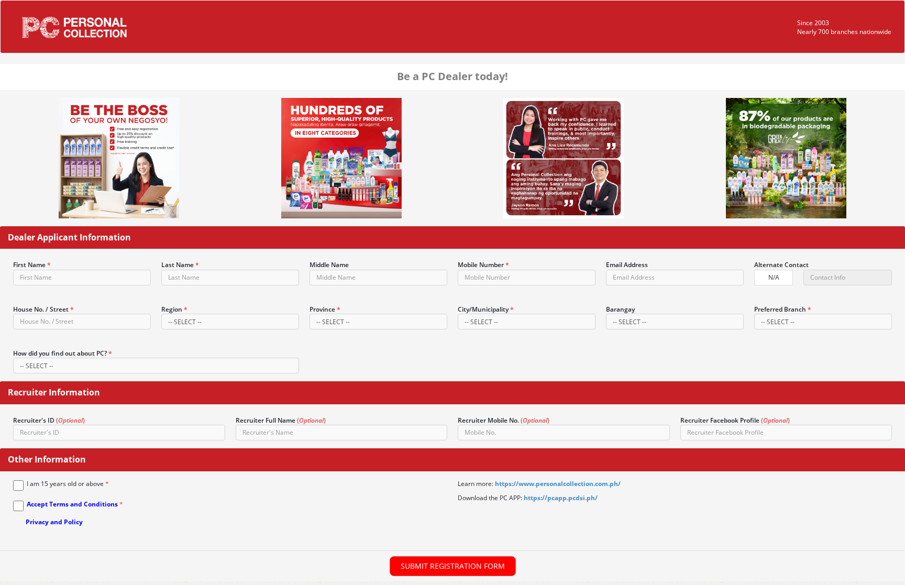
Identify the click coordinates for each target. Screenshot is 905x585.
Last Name (180, 264)
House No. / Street (43, 309)
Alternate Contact (781, 264)
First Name (32, 264)
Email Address (627, 264)
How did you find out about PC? (62, 353)
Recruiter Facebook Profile (735, 420)
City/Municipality (486, 309)
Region (174, 309)
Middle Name (329, 264)
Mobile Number (483, 264)
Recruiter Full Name (281, 420)
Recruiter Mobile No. (503, 420)
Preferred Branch (782, 309)
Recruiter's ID (49, 420)
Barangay (620, 309)
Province (325, 309)
